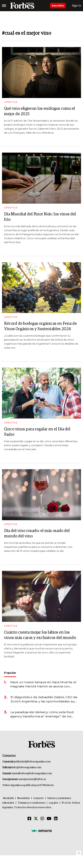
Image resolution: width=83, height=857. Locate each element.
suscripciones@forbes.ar (32, 779)
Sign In (76, 5)
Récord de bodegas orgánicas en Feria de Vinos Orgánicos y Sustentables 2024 (40, 326)
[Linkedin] (56, 819)
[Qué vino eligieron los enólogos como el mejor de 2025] (41, 72)
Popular (10, 673)
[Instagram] (42, 819)
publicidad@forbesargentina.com (32, 761)
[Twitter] (36, 819)
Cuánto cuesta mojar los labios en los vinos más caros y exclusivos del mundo (40, 635)
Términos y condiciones (31, 803)
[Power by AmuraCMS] (41, 830)
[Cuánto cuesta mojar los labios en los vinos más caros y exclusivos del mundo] (41, 596)
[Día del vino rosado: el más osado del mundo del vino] (41, 494)
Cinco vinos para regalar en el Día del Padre (37, 432)
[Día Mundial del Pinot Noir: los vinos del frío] (41, 178)
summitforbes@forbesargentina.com (32, 773)
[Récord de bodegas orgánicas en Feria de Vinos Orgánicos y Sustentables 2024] (41, 287)
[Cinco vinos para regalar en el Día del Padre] (41, 393)
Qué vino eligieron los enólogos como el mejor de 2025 (39, 111)
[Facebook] (29, 819)
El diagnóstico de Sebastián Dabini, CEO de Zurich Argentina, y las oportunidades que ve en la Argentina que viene (43, 699)
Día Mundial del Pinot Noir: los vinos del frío (40, 217)
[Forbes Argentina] (22, 6)
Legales (53, 803)
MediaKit (8, 798)
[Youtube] (49, 819)
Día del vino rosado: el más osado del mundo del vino (37, 533)
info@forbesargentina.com (26, 767)
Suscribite (58, 5)
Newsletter (23, 798)
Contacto (38, 798)
